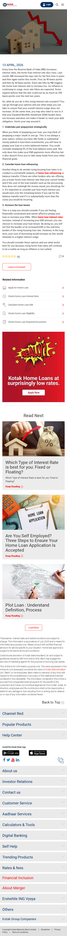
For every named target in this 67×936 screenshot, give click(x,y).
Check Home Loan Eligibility (21, 313)
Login (48, 4)
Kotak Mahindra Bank (55, 669)
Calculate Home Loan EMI (20, 305)
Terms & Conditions (20, 932)
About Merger (13, 888)
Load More (33, 627)
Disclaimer (45, 930)
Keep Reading (13, 486)
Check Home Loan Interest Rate (23, 296)
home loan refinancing (49, 173)
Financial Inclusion (17, 878)
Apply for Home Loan (18, 287)
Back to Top (51, 702)
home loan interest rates (50, 217)
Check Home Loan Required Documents (27, 322)
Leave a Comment (16, 267)
